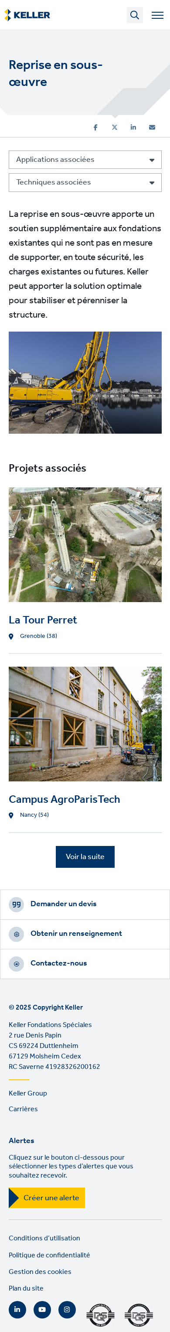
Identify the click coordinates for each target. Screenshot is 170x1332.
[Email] (152, 127)
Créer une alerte (51, 1198)
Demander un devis (64, 904)
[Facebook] (96, 127)
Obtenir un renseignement (76, 933)
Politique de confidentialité (49, 1255)
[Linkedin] (133, 127)
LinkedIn (17, 1309)
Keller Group (28, 1093)
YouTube (42, 1309)
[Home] (27, 15)
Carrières (23, 1109)
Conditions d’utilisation (44, 1238)
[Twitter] (115, 127)
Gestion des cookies (40, 1272)
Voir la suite (85, 856)
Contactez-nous (59, 963)
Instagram (67, 1309)
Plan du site (26, 1288)
